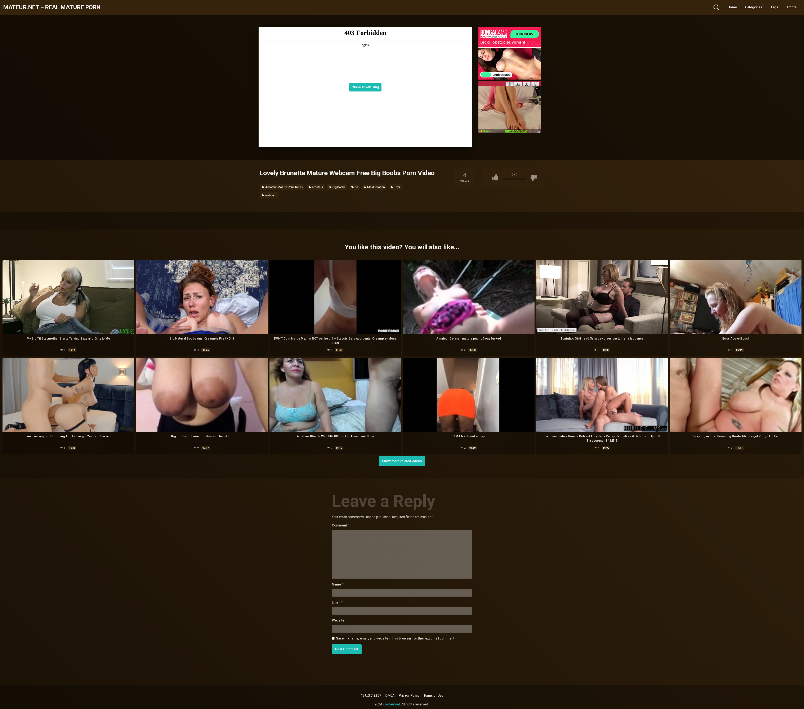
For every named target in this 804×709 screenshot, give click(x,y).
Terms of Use (433, 695)
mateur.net (392, 704)
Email (337, 602)
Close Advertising (365, 87)
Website (338, 620)
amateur (317, 187)
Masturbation (376, 187)
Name (337, 584)
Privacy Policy (409, 695)
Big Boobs (338, 187)
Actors (791, 7)
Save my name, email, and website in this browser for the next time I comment (395, 638)
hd (356, 187)
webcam (270, 195)
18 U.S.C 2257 (371, 695)
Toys (396, 187)
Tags (774, 7)
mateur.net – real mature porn (51, 7)
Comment (340, 525)
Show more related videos (402, 461)
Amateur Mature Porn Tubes (284, 187)
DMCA (390, 695)
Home (732, 7)
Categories (753, 7)
